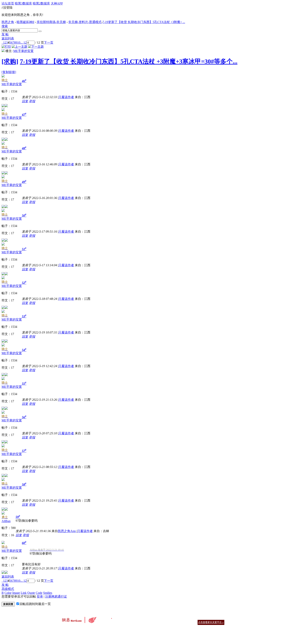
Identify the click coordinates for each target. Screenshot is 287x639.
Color (8, 592)
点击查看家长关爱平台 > (211, 622)
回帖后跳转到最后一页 (35, 604)
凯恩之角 (8, 22)
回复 (25, 101)
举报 (32, 101)
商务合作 (208, 617)
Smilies (47, 592)
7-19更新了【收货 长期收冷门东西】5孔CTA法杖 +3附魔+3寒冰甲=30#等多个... (128, 61)
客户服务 (137, 617)
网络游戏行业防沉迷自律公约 (171, 622)
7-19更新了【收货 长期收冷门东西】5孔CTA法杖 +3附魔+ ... (143, 22)
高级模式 (8, 589)
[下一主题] (36, 46)
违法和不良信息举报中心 (75, 629)
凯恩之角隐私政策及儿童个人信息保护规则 (167, 617)
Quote (31, 592)
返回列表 (8, 38)
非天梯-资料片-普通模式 (85, 22)
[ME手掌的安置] (3, 51)
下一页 (48, 42)
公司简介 (126, 617)
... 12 (23, 42)
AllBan (6, 521)
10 (18, 42)
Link (24, 592)
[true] (40, 31)
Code (39, 592)
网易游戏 (196, 617)
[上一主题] (19, 46)
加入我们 (219, 617)
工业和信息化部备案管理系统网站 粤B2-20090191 (116, 629)
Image (16, 592)
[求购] (10, 61)
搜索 (5, 26)
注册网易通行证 (56, 596)
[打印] (6, 46)
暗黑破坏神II (25, 22)
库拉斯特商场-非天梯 (51, 22)
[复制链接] (9, 72)
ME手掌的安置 (23, 51)
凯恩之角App (67, 531)
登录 (40, 596)
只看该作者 (66, 97)
